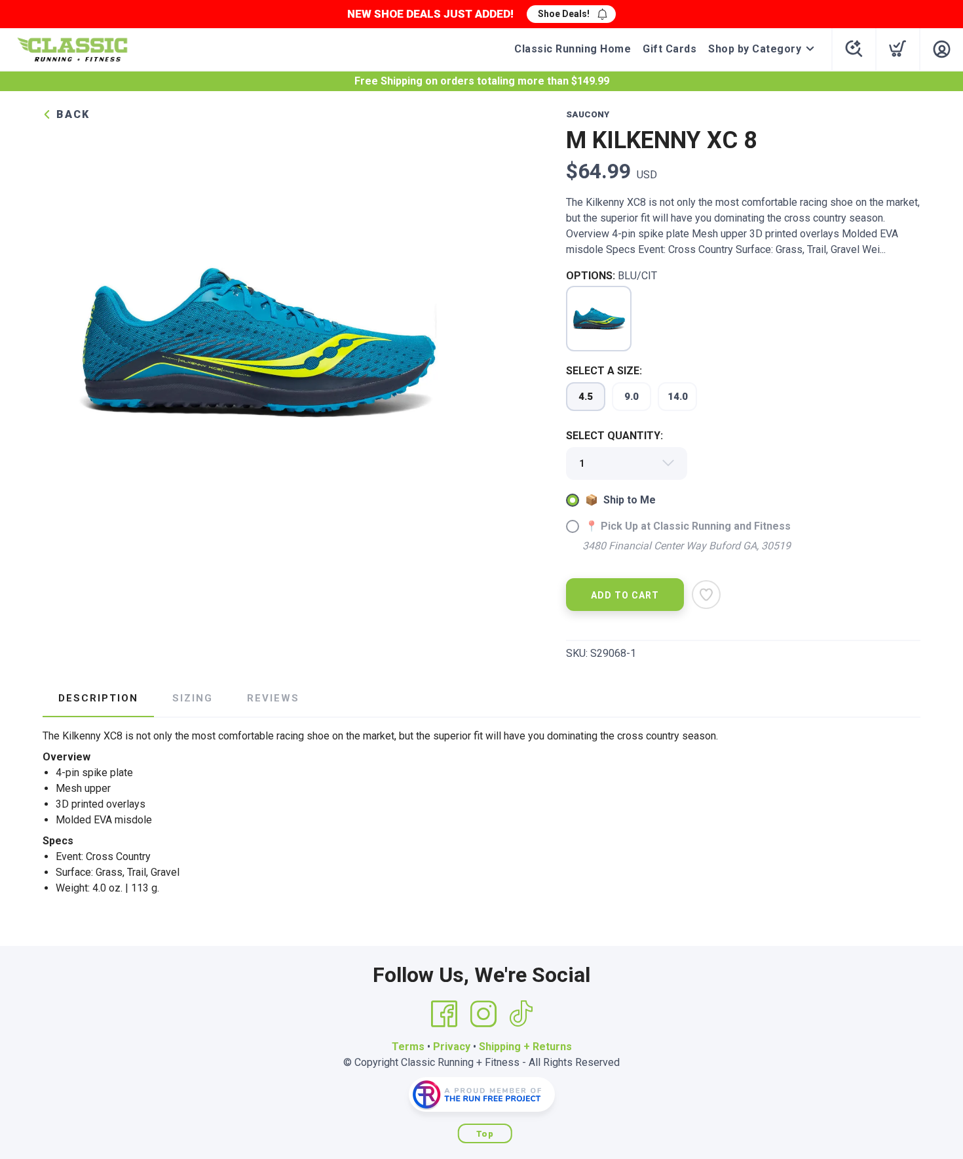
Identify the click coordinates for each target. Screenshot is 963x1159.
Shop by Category (754, 49)
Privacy (451, 1046)
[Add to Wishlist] (706, 594)
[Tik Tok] (520, 1014)
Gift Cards (669, 49)
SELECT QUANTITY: (614, 435)
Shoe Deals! (564, 14)
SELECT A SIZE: (604, 370)
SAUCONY (587, 114)
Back (71, 114)
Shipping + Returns (525, 1046)
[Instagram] (483, 1014)
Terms (408, 1046)
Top (485, 1134)
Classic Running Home (572, 49)
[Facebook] (444, 1014)
